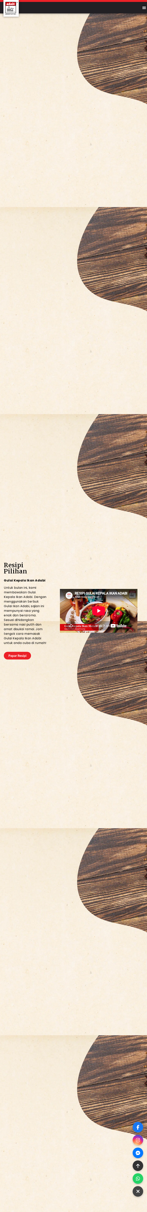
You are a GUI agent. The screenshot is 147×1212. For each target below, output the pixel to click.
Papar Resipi (17, 656)
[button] (144, 8)
